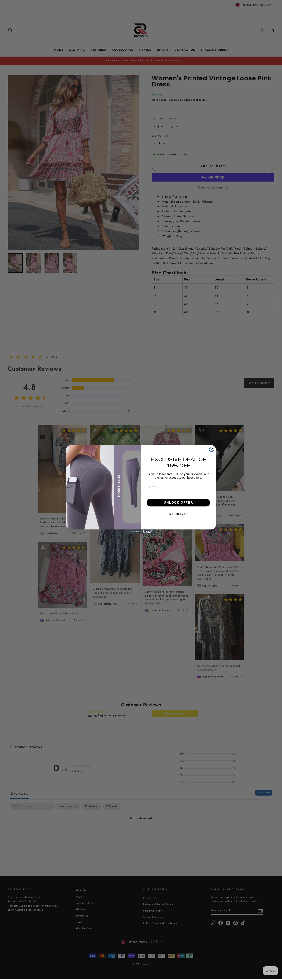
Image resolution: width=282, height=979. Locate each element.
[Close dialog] (211, 449)
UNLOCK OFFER (178, 502)
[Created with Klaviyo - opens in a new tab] (141, 531)
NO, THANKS (178, 514)
